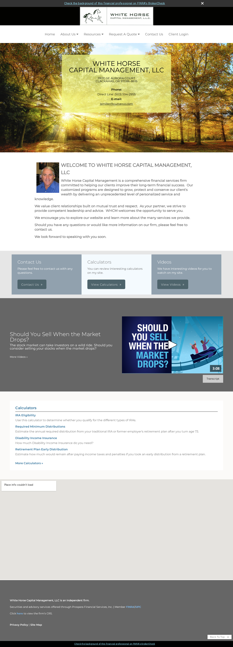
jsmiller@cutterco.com (116, 104)
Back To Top (218, 637)
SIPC (138, 607)
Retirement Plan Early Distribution (41, 449)
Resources (92, 34)
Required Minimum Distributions (40, 426)
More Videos (19, 357)
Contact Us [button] (30, 284)
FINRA (130, 607)
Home (50, 34)
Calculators (25, 408)
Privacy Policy (19, 624)
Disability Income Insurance (36, 438)
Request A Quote (123, 34)
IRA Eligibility (25, 415)
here (20, 613)
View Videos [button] (171, 284)
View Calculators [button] (104, 284)
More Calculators (29, 463)
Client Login (178, 34)
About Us (68, 34)
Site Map (36, 624)
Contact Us (154, 34)
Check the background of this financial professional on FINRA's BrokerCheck (114, 3)
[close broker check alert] (202, 3)
